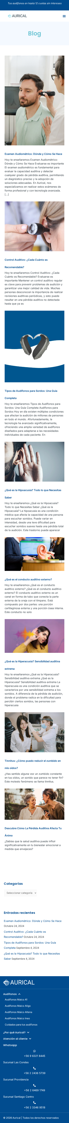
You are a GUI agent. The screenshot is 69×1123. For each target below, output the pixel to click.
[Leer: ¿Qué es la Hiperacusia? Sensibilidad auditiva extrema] (35, 635)
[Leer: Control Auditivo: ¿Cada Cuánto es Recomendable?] (35, 226)
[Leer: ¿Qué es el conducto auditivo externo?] (35, 553)
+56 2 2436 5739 (34, 1073)
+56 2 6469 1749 (34, 1090)
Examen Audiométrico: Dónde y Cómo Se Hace (33, 153)
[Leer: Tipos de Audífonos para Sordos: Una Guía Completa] (35, 346)
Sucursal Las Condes (16, 1062)
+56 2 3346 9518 (34, 1107)
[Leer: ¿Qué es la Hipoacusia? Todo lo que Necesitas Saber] (35, 461)
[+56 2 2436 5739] (34, 1068)
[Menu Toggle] (64, 16)
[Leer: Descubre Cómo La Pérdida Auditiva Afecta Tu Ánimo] (35, 803)
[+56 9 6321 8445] (34, 1051)
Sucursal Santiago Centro (18, 1096)
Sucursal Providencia (16, 1079)
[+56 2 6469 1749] (34, 1085)
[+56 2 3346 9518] (34, 1102)
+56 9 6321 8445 (34, 1055)
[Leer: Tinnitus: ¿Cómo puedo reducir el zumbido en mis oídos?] (35, 732)
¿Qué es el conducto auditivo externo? (28, 579)
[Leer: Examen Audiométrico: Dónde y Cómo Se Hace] (35, 100)
